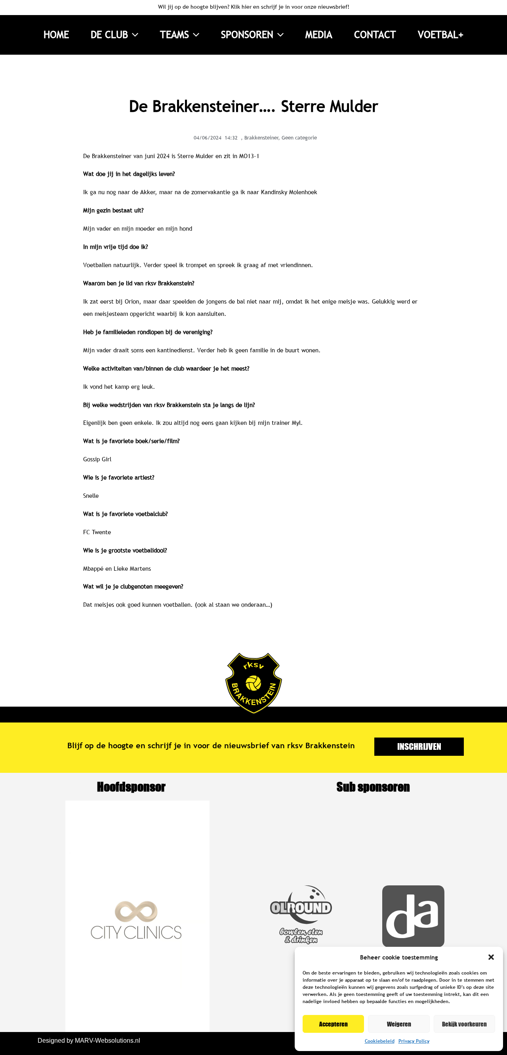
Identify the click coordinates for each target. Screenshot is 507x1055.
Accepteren (333, 1024)
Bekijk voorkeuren (464, 1024)
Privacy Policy (413, 1041)
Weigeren (399, 1024)
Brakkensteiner (261, 137)
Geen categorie (299, 137)
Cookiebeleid (380, 1041)
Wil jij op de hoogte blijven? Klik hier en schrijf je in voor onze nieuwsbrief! (253, 6)
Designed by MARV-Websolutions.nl (89, 1040)
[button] (491, 957)
